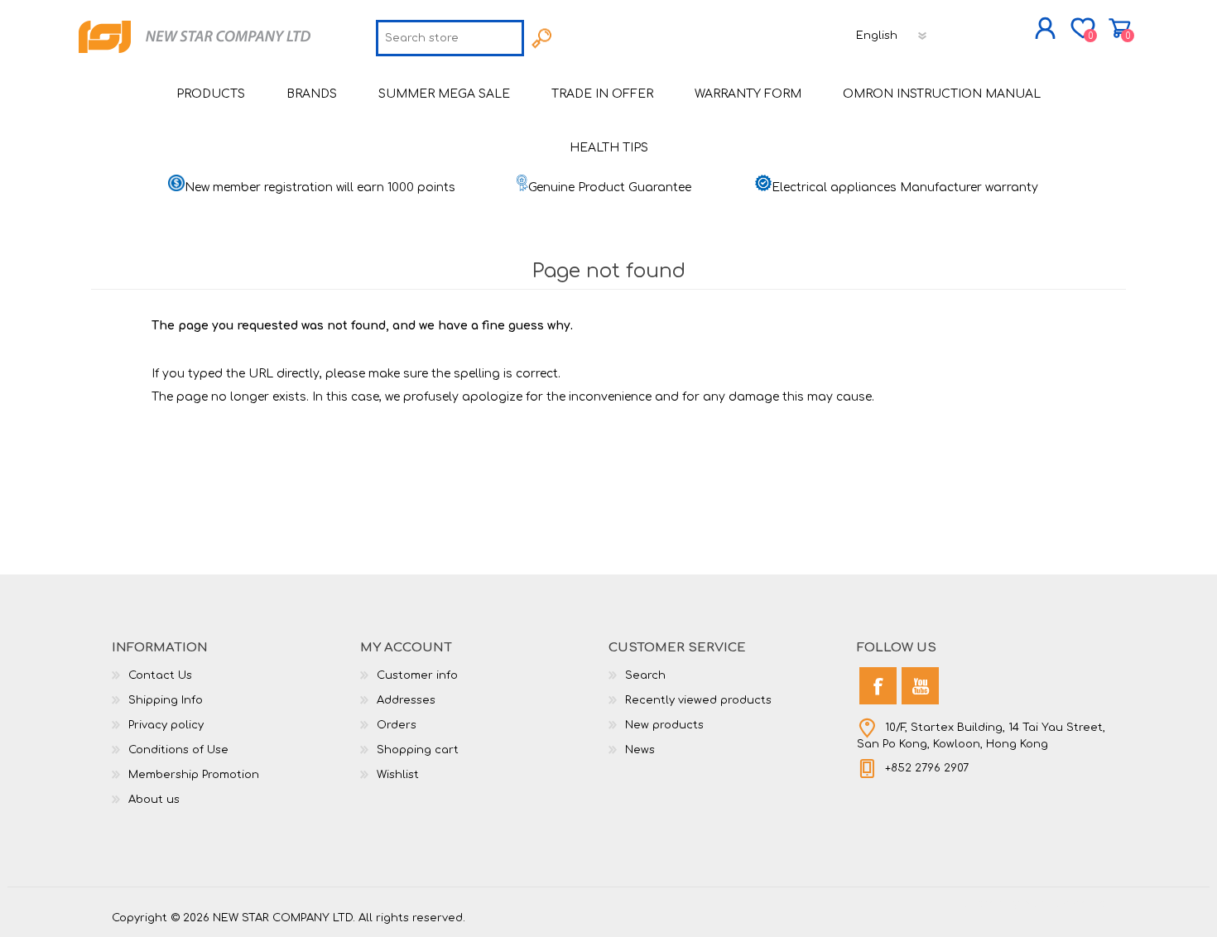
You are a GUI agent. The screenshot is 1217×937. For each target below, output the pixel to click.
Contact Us (160, 675)
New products (664, 725)
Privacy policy (166, 725)
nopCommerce (1063, 904)
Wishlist (398, 775)
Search (645, 675)
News (640, 750)
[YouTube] (920, 685)
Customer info (417, 675)
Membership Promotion (193, 775)
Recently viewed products (698, 700)
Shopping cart (1119, 28)
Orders (396, 725)
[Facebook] (878, 685)
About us (154, 799)
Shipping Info (165, 700)
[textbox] (450, 38)
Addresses (406, 700)
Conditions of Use (178, 750)
